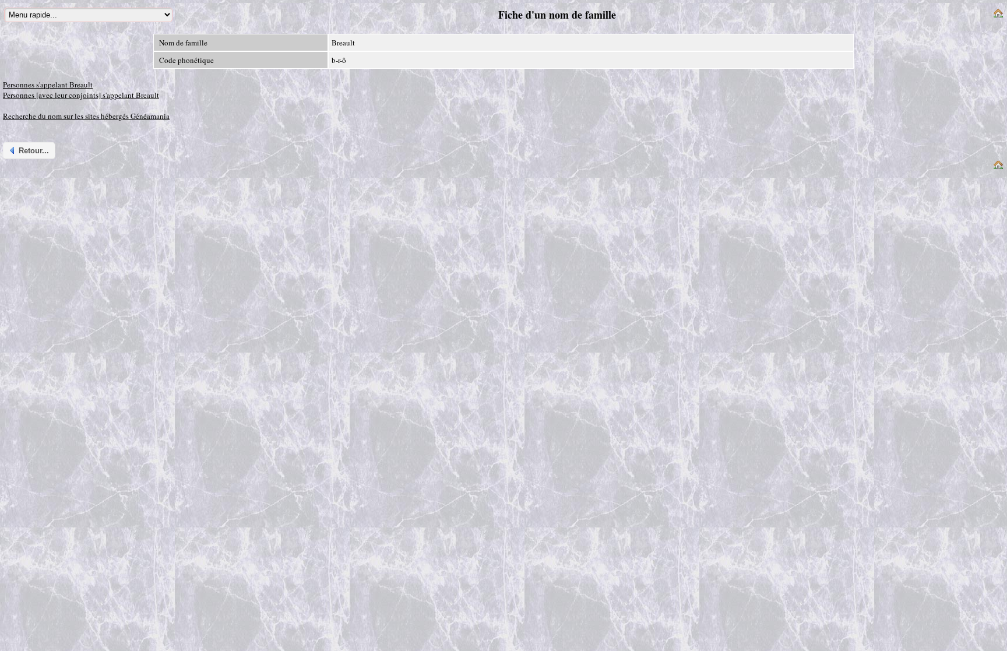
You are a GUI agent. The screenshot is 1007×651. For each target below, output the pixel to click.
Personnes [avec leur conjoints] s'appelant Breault (81, 95)
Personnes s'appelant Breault (48, 84)
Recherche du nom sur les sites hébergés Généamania (86, 116)
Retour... (34, 150)
